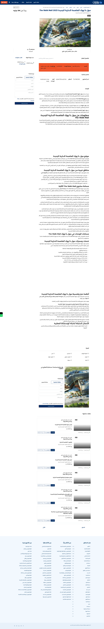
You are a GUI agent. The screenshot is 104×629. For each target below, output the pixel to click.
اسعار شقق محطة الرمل (67, 599)
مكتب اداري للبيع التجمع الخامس (26, 553)
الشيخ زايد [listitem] (88, 553)
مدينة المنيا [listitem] (88, 601)
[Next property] (39, 527)
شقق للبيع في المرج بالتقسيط (66, 587)
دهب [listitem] (89, 604)
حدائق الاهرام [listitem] (87, 592)
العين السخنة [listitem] (88, 558)
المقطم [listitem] (88, 580)
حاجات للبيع (36, 2)
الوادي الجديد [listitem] (88, 594)
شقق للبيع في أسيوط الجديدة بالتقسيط (25, 594)
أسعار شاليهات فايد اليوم (67, 596)
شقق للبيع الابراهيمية (28, 570)
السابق (83, 527)
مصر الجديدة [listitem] (88, 575)
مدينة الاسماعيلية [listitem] (87, 608)
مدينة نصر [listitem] (88, 563)
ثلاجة (86, 360)
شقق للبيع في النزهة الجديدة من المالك (25, 589)
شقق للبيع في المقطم (67, 582)
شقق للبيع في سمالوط (47, 582)
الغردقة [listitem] (88, 565)
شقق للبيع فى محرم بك (47, 570)
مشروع (89, 15)
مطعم (70, 7)
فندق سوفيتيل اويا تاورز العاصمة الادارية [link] (62, 477)
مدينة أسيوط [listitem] (88, 611)
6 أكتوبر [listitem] (88, 546)
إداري (81, 7)
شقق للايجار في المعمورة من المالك (25, 565)
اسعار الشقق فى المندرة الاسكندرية (26, 563)
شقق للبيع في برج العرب (27, 548)
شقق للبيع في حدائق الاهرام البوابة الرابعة (64, 551)
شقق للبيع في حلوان (28, 577)
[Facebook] (23, 625)
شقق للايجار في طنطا (67, 560)
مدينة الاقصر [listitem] (88, 584)
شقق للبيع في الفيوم (47, 563)
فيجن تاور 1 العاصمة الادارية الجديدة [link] (63, 459)
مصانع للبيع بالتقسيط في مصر (46, 589)
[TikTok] (14, 625)
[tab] (30, 58)
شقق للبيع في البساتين (28, 587)
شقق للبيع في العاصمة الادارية (65, 546)
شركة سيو (71, 625)
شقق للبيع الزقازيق (68, 563)
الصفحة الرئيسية (86, 7)
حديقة (69, 360)
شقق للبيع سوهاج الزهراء (67, 580)
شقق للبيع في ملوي (67, 575)
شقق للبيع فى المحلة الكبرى (66, 558)
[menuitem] (9, 2)
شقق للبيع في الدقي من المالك (26, 572)
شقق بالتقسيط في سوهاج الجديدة (65, 572)
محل (74, 7)
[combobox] (51, 385)
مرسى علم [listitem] (88, 589)
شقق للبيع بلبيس (68, 570)
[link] (82, 424)
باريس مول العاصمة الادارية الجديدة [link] (63, 424)
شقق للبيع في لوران (48, 565)
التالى (44, 527)
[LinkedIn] (18, 625)
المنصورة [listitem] (88, 613)
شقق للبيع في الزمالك (47, 584)
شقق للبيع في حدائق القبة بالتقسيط (25, 580)
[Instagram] (20, 625)
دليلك (23, 2)
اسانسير (68, 353)
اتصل (52, 432)
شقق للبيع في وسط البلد (67, 577)
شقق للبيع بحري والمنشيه (27, 560)
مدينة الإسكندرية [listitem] (87, 560)
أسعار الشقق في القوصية (47, 575)
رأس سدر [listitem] (88, 572)
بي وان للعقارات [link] (80, 432)
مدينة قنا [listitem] (88, 606)
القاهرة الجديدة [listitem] (87, 551)
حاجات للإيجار (29, 2)
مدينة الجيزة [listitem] (88, 582)
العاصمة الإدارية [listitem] (87, 548)
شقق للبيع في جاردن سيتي (27, 582)
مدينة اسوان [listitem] (88, 596)
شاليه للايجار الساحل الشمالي (46, 553)
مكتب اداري (30, 551)
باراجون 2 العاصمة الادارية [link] (66, 442)
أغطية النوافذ (84, 353)
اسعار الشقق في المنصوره (66, 553)
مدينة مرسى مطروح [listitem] (86, 570)
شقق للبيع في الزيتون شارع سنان (65, 592)
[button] (18, 7)
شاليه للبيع (49, 548)
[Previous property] (88, 527)
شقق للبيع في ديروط (47, 580)
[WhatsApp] (16, 625)
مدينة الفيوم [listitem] (88, 599)
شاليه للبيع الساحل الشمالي (46, 546)
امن (52, 353)
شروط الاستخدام (45, 403)
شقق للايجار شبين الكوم (67, 565)
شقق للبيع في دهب (47, 577)
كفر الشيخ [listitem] (88, 616)
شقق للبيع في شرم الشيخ (47, 572)
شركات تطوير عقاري (48, 592)
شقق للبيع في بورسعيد (47, 560)
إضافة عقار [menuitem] (4, 2)
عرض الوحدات (22, 63)
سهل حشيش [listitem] (87, 577)
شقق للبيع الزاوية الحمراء (27, 584)
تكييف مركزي (67, 356)
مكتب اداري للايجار (29, 546)
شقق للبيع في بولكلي (28, 558)
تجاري (78, 7)
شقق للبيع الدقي (29, 575)
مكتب (67, 7)
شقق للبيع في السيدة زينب (66, 594)
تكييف (86, 356)
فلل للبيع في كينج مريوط (47, 596)
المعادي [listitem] (88, 587)
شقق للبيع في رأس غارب (47, 594)
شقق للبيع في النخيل (28, 592)
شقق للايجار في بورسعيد (47, 558)
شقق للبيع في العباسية (67, 589)
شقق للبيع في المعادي (67, 584)
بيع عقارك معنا (15, 2)
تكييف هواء (50, 356)
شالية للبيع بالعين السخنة (47, 551)
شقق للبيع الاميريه (48, 587)
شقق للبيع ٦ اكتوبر (68, 548)
